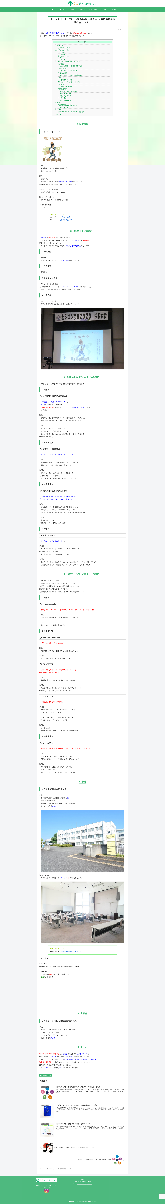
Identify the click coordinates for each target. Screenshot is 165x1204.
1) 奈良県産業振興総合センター (68, 105)
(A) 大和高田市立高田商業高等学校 (71, 66)
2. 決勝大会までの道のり (63, 50)
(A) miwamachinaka (66, 87)
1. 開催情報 (59, 45)
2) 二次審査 (61, 54)
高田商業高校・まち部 (46, 1075)
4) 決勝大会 (61, 59)
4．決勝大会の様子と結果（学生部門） (68, 61)
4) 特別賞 (61, 77)
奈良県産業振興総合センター (71, 951)
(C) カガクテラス (65, 96)
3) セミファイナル (64, 57)
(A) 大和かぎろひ (65, 100)
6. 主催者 (58, 109)
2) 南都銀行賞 (62, 68)
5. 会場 (57, 103)
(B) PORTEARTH (65, 93)
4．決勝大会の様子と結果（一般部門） (68, 82)
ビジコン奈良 (65, 217)
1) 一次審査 (61, 52)
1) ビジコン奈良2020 (64, 48)
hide (86, 42)
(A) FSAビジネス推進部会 (68, 91)
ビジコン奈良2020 (65, 220)
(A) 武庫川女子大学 (66, 80)
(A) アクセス (64, 107)
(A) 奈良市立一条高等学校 (68, 71)
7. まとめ (58, 114)
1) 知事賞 (61, 64)
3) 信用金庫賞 (62, 73)
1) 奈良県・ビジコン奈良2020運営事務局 (71, 112)
